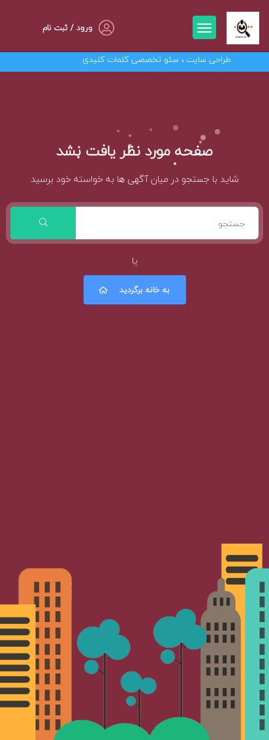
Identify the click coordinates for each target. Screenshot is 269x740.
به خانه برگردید (144, 290)
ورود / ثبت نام (67, 28)
